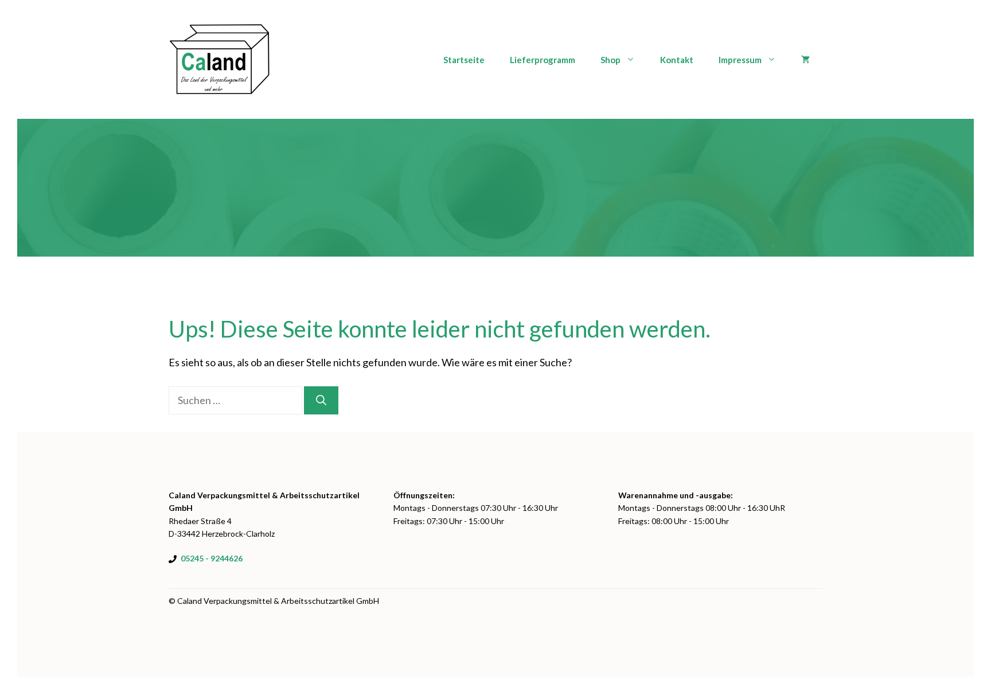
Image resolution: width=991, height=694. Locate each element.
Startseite (464, 60)
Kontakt (676, 60)
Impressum (740, 60)
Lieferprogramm (542, 60)
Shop (610, 60)
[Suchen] (321, 400)
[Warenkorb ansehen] (805, 60)
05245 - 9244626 (212, 558)
